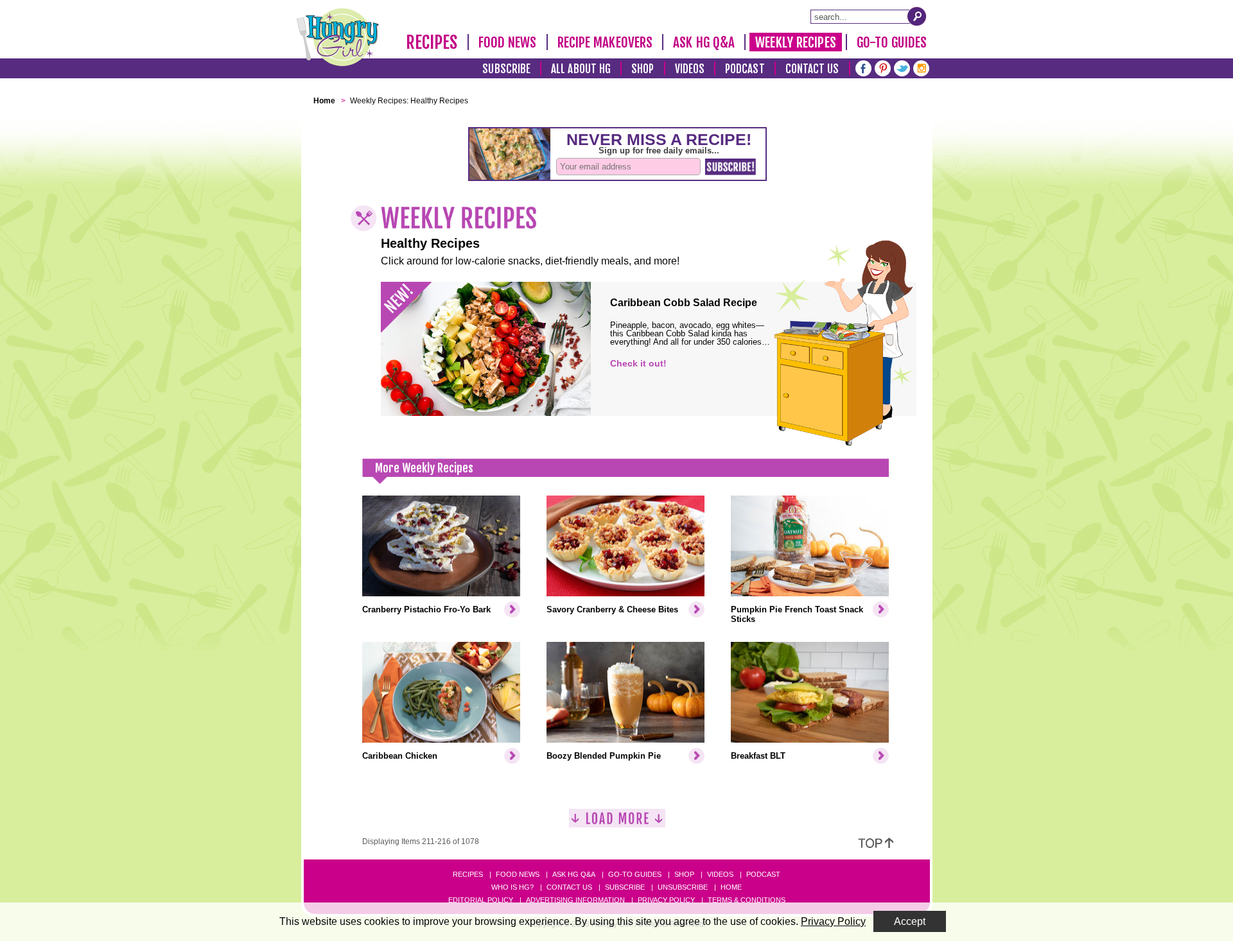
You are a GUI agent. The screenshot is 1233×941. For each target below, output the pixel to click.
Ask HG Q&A (704, 42)
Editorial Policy (480, 900)
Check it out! (638, 363)
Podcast (745, 69)
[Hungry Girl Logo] (338, 37)
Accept (909, 921)
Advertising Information (575, 900)
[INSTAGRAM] (921, 67)
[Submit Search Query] (917, 16)
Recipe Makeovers (605, 42)
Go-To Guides (892, 42)
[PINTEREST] (883, 67)
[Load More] (617, 823)
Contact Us (812, 69)
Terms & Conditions (746, 900)
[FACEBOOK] (863, 67)
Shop (642, 69)
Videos (690, 69)
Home (731, 887)
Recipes (432, 42)
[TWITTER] (902, 67)
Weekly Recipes (795, 42)
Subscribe (506, 69)
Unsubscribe (683, 887)
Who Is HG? (512, 887)
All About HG (581, 69)
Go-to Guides (634, 874)
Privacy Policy (666, 900)
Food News (507, 42)
